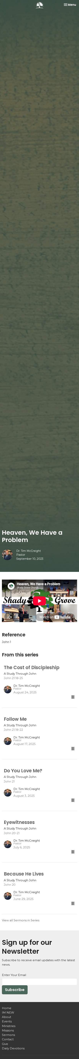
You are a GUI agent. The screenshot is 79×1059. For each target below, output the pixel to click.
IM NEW (8, 1012)
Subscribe (15, 989)
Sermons (8, 1035)
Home (6, 1008)
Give (5, 1044)
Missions (8, 1030)
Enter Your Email (14, 975)
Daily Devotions (13, 1048)
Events (7, 1021)
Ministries (8, 1026)
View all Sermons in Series (20, 920)
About (6, 1017)
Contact (8, 1039)
